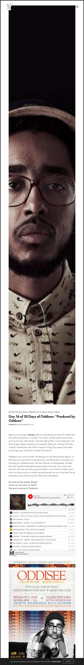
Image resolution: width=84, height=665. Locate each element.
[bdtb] (9, 6)
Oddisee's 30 (34, 412)
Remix (50, 412)
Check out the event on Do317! (23, 485)
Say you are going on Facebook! (23, 488)
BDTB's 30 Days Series (18, 412)
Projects (43, 412)
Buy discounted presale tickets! (23, 482)
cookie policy (56, 661)
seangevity (13, 424)
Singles (57, 412)
